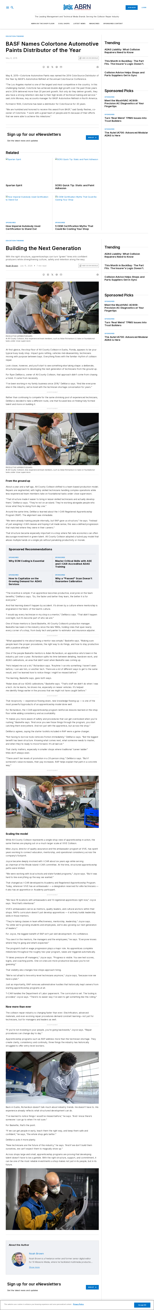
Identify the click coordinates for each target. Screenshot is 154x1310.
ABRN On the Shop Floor (42, 23)
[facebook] (43, 67)
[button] (7, 7)
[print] (97, 67)
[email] (61, 67)
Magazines (94, 23)
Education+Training (15, 36)
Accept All (142, 1305)
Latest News (79, 23)
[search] (12, 7)
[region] (77, 1305)
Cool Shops (64, 23)
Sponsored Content (113, 23)
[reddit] (56, 67)
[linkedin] (48, 67)
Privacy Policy (78, 1304)
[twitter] (52, 67)
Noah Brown (12, 266)
